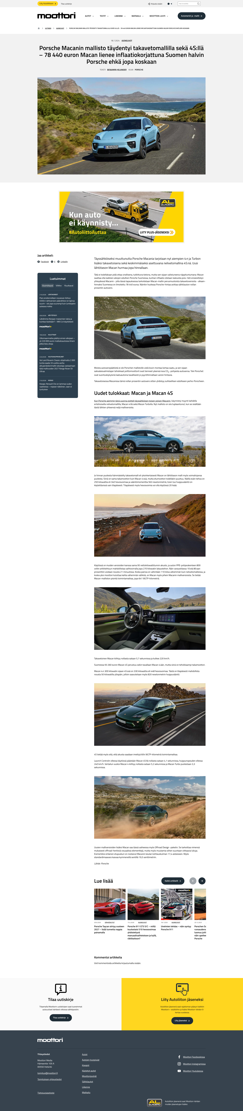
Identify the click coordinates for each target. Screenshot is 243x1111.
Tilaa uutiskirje (66, 4)
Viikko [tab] (59, 285)
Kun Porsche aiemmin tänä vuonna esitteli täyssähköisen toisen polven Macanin (132, 401)
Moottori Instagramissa (194, 1064)
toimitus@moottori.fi (47, 1073)
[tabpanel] (57, 342)
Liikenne (86, 1087)
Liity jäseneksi (181, 1020)
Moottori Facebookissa (194, 1057)
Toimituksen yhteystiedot (49, 1079)
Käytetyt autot (89, 1070)
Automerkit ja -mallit (190, 15)
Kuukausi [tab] (68, 285)
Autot (84, 1054)
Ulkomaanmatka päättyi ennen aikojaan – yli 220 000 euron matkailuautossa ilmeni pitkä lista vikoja (57, 341)
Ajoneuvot (60, 28)
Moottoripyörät (89, 1076)
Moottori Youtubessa (193, 1071)
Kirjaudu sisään (156, 4)
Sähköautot (110, 922)
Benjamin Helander (117, 69)
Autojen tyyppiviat (90, 1060)
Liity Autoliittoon (46, 3)
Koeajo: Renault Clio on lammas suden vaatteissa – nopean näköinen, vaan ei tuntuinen (55, 386)
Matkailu (86, 1092)
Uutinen (48, 28)
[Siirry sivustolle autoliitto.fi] (154, 1103)
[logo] (56, 17)
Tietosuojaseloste (45, 1093)
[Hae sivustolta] (198, 4)
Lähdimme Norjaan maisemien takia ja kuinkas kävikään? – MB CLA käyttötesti (56, 320)
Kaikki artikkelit (171, 880)
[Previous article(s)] (193, 880)
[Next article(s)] (202, 880)
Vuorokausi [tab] (47, 285)
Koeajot (85, 1065)
